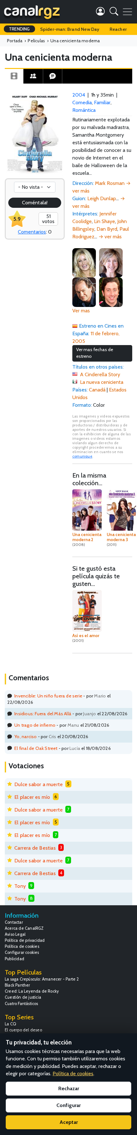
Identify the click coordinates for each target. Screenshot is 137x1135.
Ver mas (81, 311)
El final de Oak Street (35, 748)
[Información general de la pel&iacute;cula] (14, 76)
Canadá (97, 390)
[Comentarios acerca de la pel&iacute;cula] (52, 76)
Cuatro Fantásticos (21, 1003)
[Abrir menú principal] (127, 11)
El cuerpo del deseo (23, 1030)
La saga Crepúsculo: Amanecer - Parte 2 (42, 979)
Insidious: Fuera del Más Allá (42, 714)
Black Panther (17, 985)
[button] (114, 13)
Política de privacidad (25, 940)
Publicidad (14, 958)
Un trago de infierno (34, 725)
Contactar (14, 922)
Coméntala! (34, 203)
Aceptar (69, 1122)
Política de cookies (22, 946)
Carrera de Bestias (35, 848)
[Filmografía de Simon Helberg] (111, 292)
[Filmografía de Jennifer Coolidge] (84, 262)
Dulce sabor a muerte (38, 784)
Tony (20, 886)
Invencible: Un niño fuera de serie (48, 696)
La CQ (10, 1024)
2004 (78, 95)
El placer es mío (32, 797)
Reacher (118, 29)
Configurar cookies (22, 952)
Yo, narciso (25, 736)
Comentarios (32, 232)
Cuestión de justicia (23, 997)
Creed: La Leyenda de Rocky (32, 991)
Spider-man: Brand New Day (69, 29)
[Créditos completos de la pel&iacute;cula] (33, 76)
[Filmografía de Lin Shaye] (111, 262)
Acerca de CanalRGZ (24, 928)
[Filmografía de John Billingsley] (84, 292)
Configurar (68, 1105)
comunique (82, 456)
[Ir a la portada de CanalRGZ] (32, 12)
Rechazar (68, 1088)
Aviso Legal (15, 934)
